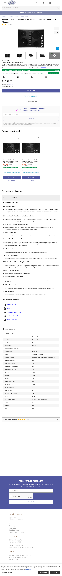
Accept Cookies (43, 572)
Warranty (9, 308)
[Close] (59, 566)
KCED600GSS (9, 86)
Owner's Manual (11, 304)
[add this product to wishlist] (56, 32)
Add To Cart (31, 91)
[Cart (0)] (56, 3)
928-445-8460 (18, 545)
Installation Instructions (13, 316)
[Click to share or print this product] (56, 28)
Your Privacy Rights (7, 572)
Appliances (4, 16)
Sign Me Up (31, 502)
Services (11, 522)
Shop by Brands (14, 530)
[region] (31, 570)
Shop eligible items (53, 73)
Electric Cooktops (24, 16)
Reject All (54, 572)
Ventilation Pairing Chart (14, 312)
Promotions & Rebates (16, 520)
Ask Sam (31, 119)
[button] (5, 3)
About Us (12, 524)
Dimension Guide (12, 319)
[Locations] (44, 3)
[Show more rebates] (59, 77)
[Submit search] (58, 7)
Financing (12, 526)
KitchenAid (10, 84)
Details (56, 70)
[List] (37, 3)
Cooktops (16, 16)
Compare (13, 180)
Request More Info (32, 101)
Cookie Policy (28, 569)
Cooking (11, 16)
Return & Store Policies (16, 532)
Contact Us (12, 528)
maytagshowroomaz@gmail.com (23, 547)
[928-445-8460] (50, 3)
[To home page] (12, 2)
